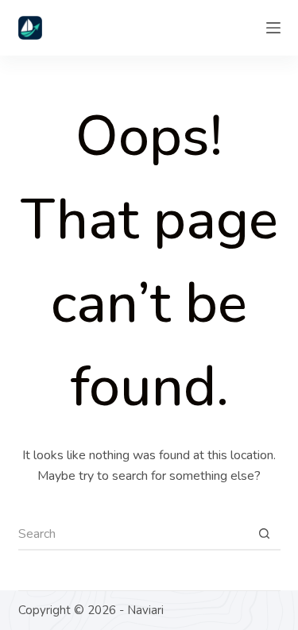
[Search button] (265, 535)
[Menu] (273, 28)
